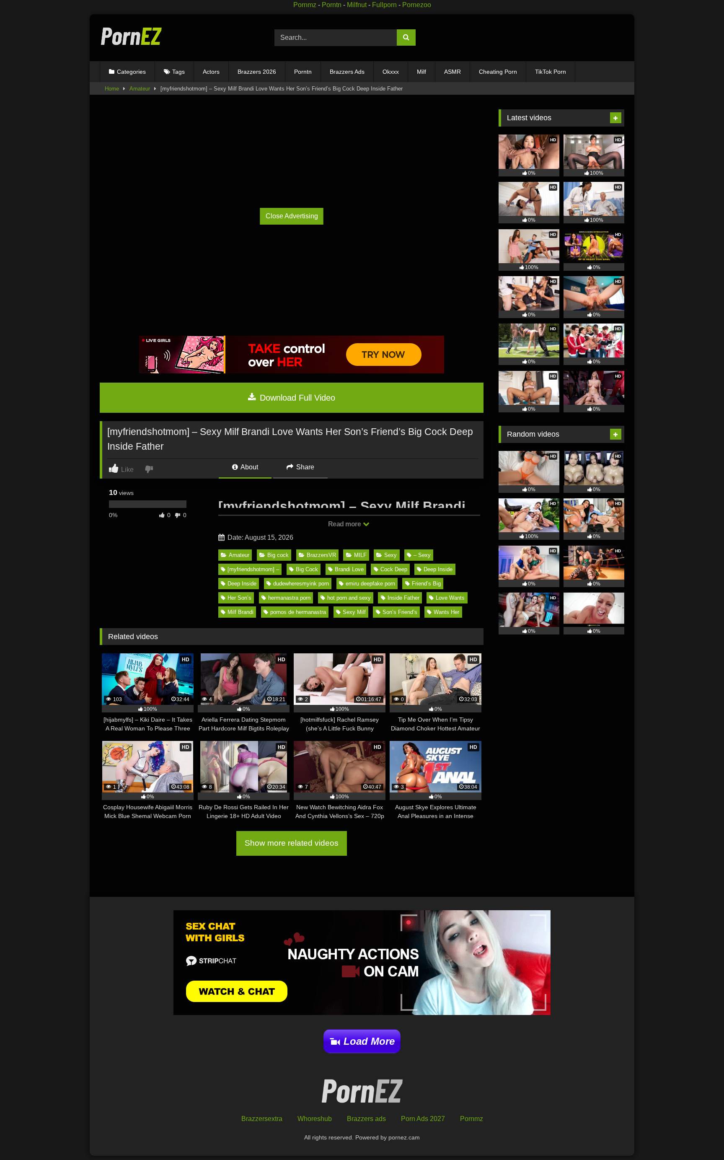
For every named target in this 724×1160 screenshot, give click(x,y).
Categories (131, 71)
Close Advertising (292, 216)
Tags (178, 71)
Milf (421, 71)
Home (112, 88)
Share (304, 467)
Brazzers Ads (347, 71)
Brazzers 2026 (257, 71)
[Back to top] (698, 1135)
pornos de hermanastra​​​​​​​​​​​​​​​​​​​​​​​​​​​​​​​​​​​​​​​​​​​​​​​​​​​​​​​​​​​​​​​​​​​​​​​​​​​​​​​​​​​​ (298, 612)
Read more (345, 524)
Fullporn (384, 4)
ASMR (452, 71)
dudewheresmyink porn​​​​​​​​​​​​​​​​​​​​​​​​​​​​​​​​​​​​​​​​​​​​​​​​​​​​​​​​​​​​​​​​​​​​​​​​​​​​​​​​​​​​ (301, 583)
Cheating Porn (498, 71)
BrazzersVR (321, 555)
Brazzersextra (261, 1118)
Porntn (331, 4)
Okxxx (391, 71)
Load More (369, 1041)
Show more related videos (292, 843)
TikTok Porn (550, 71)
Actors (211, 71)
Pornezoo (416, 4)
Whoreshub (314, 1118)
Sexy (390, 555)
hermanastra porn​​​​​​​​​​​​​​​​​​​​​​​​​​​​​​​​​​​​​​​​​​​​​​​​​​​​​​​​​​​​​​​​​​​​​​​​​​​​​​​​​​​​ (289, 598)
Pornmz (304, 4)
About (248, 467)
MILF (360, 555)
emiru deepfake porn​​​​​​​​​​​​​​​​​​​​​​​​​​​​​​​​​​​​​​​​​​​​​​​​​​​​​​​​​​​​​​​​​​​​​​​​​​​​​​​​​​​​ (370, 583)
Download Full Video (296, 397)
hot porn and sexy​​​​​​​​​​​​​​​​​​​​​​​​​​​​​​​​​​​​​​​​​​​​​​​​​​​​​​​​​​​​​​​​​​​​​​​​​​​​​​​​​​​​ (349, 598)
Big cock (278, 555)
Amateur (139, 88)
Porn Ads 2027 (423, 1118)
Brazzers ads (366, 1118)
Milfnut (357, 4)
